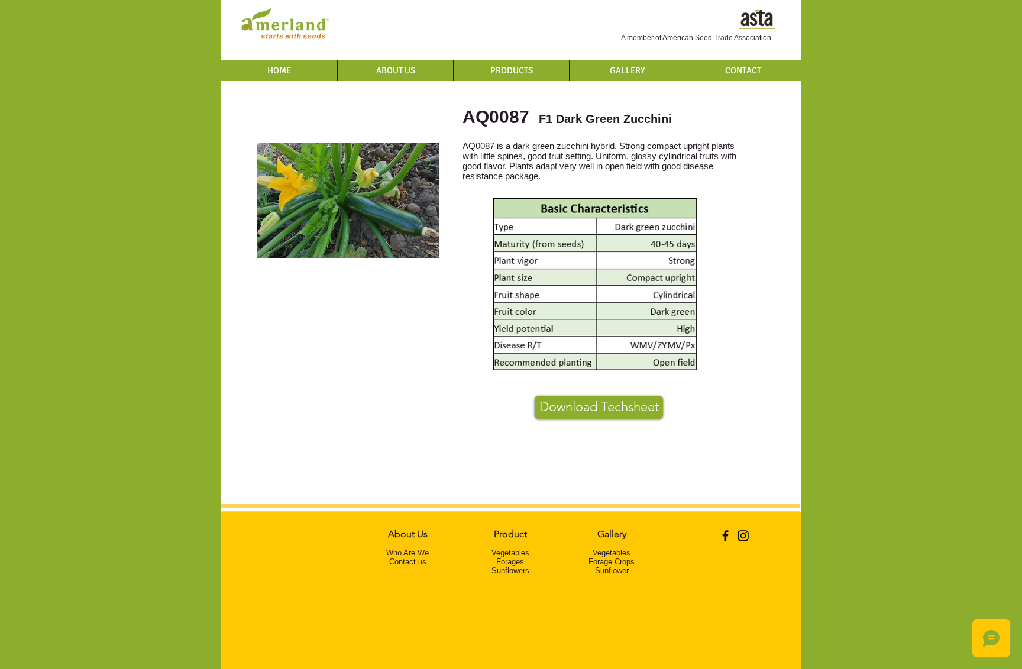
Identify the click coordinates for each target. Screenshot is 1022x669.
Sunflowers (510, 570)
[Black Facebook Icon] (725, 535)
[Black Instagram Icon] (743, 535)
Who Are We (407, 552)
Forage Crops (611, 561)
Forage (508, 561)
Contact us (407, 561)
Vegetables (510, 552)
